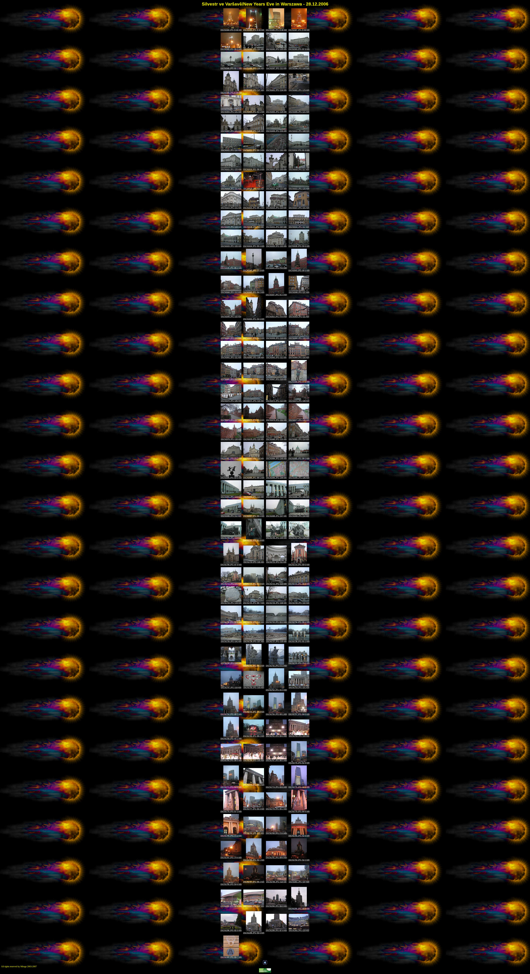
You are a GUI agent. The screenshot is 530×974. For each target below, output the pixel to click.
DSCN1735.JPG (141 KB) (231, 641)
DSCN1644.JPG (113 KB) (231, 292)
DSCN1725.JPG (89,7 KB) (253, 603)
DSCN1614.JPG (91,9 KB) (299, 150)
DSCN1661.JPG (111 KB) (231, 357)
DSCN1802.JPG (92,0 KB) (231, 906)
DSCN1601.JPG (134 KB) (276, 90)
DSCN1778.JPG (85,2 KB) (276, 809)
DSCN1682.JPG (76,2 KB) (231, 458)
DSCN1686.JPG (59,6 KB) (231, 478)
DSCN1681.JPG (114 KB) (299, 439)
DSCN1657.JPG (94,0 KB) (253, 338)
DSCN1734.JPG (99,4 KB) (299, 622)
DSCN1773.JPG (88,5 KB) (253, 785)
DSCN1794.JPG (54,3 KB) (299, 860)
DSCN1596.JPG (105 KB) (253, 68)
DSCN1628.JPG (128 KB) (231, 227)
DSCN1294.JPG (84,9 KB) (276, 906)
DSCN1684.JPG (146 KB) (276, 458)
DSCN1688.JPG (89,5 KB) (253, 478)
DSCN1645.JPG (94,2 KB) (253, 292)
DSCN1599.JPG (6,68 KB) (231, 93)
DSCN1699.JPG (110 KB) (299, 516)
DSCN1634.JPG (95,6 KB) (253, 246)
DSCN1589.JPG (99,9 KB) (231, 49)
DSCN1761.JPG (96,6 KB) (276, 736)
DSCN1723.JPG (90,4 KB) (299, 584)
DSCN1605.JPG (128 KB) (276, 112)
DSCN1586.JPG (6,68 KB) (276, 30)
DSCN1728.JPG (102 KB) (299, 603)
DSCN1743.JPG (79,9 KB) (299, 663)
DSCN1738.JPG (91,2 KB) (299, 641)
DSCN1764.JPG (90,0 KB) (231, 760)
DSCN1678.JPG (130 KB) (231, 439)
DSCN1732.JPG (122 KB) (253, 622)
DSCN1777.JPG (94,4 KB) (253, 809)
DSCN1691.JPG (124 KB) (231, 497)
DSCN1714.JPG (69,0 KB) (299, 565)
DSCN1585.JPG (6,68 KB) (253, 30)
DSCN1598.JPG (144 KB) (299, 68)
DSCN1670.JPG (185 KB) (231, 401)
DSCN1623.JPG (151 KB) (231, 208)
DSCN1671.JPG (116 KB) (253, 401)
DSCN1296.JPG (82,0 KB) (231, 930)
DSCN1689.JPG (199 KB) (276, 478)
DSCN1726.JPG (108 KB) (276, 603)
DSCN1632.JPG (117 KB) (299, 227)
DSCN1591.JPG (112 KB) (253, 49)
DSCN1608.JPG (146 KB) (253, 131)
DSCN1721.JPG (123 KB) (276, 584)
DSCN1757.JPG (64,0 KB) (299, 714)
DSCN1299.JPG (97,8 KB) (276, 930)
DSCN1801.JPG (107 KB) (299, 882)
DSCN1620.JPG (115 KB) (253, 189)
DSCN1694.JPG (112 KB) (276, 497)
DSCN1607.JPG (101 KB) (231, 131)
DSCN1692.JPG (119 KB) (253, 497)
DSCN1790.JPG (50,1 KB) (253, 860)
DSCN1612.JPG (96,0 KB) (253, 150)
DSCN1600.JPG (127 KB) (253, 90)
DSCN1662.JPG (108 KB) (253, 357)
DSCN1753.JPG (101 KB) (299, 687)
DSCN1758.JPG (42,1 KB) (231, 739)
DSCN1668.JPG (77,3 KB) (299, 382)
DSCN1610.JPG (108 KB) (299, 131)
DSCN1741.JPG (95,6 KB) (253, 666)
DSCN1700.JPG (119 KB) (231, 538)
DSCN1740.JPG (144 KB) (231, 663)
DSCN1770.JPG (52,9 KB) (299, 763)
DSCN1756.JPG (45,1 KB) (276, 714)
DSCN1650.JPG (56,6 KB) (253, 319)
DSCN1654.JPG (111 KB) (299, 317)
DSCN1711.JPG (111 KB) (276, 562)
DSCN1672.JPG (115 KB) (276, 401)
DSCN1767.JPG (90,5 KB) (276, 760)
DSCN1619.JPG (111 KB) (231, 189)
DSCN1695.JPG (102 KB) (299, 497)
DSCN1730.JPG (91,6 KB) (231, 622)
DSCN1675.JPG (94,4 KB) (253, 420)
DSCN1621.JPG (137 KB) (276, 189)
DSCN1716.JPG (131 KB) (231, 584)
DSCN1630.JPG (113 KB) (253, 227)
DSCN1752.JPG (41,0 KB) (276, 690)
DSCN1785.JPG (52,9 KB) (299, 836)
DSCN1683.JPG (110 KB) (253, 458)
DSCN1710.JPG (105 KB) (253, 562)
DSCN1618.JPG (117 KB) (299, 169)
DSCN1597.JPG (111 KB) (276, 68)
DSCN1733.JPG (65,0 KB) (276, 622)
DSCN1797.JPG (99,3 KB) (253, 882)
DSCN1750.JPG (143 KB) (253, 687)
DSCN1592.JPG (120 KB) (276, 49)
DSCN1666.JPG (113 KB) (253, 379)
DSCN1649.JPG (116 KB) (231, 317)
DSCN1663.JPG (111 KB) (276, 357)
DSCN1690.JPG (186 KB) (299, 478)
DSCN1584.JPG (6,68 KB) (231, 30)
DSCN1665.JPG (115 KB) (231, 379)
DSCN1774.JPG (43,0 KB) (276, 787)
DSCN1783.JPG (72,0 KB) (276, 833)
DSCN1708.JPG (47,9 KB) (231, 565)
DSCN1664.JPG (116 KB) (299, 357)
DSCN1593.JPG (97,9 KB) (299, 49)
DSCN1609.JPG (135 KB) (276, 131)
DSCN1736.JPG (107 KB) (253, 641)
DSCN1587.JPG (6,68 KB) (299, 30)
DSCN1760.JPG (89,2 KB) (253, 736)
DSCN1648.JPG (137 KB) (299, 292)
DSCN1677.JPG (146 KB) (299, 420)
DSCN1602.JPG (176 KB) (299, 90)
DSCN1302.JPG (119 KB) (299, 930)
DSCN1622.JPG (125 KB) (299, 189)
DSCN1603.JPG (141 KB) (231, 112)
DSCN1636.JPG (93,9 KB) (299, 246)
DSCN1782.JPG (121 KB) (253, 833)
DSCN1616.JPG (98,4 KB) (253, 169)
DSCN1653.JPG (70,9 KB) (276, 317)
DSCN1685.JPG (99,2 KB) (299, 458)
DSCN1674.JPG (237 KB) (231, 420)
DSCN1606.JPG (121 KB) (299, 112)
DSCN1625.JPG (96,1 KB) (253, 208)
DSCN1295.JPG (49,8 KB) (299, 909)
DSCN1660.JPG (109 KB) (299, 338)
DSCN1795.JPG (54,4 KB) (231, 884)
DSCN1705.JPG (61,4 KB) (253, 540)
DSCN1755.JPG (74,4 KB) (253, 712)
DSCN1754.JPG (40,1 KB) (231, 714)
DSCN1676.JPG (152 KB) (276, 420)
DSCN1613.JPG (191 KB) (276, 150)
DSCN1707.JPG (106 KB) (299, 538)
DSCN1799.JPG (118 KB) (276, 882)
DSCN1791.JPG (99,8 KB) (276, 858)
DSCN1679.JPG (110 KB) (253, 439)
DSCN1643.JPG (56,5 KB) (299, 270)
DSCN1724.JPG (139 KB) (231, 603)
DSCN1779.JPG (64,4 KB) (299, 811)
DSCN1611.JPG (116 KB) (231, 150)
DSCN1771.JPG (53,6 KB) (231, 787)
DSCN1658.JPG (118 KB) (276, 338)
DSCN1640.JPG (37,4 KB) (253, 270)
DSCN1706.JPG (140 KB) (276, 538)
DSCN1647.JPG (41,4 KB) (276, 295)
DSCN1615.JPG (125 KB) (231, 169)
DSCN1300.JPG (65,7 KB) (231, 957)
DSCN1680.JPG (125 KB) (276, 439)
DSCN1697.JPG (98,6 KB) (253, 516)
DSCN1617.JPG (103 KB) (276, 169)
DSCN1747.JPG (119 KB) (231, 687)
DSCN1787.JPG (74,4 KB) (231, 858)
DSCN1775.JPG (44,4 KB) (299, 787)
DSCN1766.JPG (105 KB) (253, 760)
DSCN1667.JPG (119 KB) (276, 379)
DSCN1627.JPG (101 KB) (299, 208)
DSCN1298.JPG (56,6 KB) (253, 933)
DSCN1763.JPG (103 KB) (299, 736)
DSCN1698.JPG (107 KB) (276, 516)
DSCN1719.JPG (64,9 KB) (253, 584)
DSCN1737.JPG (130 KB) (276, 641)
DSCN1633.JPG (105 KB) (231, 246)
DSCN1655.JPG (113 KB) (231, 338)
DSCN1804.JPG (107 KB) (253, 906)
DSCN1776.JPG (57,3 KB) (231, 811)
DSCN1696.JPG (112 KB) (231, 516)
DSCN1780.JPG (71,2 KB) (231, 836)
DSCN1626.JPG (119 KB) (276, 208)
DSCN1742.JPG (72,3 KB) (276, 666)
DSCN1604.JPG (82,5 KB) (253, 112)
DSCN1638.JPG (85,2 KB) (231, 268)
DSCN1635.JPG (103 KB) (276, 246)
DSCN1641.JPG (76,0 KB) (276, 268)
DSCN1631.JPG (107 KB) (276, 227)
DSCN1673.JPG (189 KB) (299, 401)
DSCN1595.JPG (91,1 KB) (231, 68)
